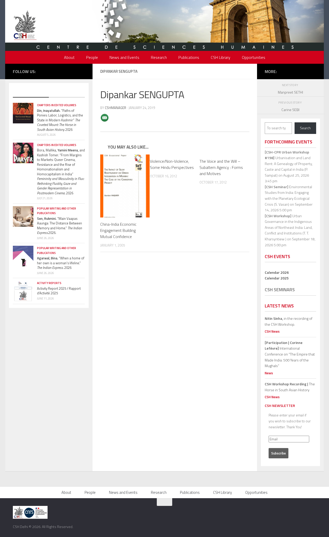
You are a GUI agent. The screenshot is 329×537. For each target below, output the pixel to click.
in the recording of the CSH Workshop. (288, 321)
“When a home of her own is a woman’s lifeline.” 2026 (60, 263)
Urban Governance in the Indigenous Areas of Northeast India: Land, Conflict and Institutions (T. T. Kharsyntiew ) (289, 227)
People (92, 57)
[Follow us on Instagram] (66, 71)
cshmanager (115, 107)
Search (305, 128)
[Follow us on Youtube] (74, 71)
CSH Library (220, 57)
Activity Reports (49, 283)
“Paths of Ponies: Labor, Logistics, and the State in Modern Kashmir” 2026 (60, 120)
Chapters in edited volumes (56, 105)
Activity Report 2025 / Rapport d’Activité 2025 (59, 291)
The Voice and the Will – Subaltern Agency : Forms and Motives (221, 167)
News (269, 373)
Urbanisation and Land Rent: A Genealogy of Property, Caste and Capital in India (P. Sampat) (289, 163)
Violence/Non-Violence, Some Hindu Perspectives (172, 164)
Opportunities (253, 57)
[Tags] (67, 92)
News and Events (124, 57)
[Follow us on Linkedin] (82, 71)
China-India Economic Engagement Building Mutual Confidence (118, 230)
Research (159, 57)
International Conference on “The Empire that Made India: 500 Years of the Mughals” (290, 354)
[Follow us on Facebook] (51, 71)
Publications (188, 57)
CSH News (272, 331)
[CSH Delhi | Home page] (25, 25)
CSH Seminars (280, 289)
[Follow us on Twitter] (59, 71)
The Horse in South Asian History (290, 387)
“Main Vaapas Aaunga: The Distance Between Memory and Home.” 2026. (59, 225)
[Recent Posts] (31, 92)
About (69, 57)
